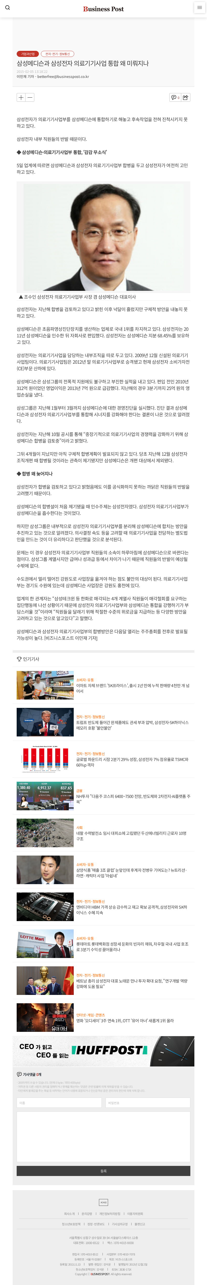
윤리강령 (87, 1213)
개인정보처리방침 (109, 1213)
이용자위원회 (135, 1213)
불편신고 (140, 1224)
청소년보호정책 (71, 1224)
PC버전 (103, 1202)
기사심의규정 (119, 1224)
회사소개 (69, 1213)
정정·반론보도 (96, 1224)
